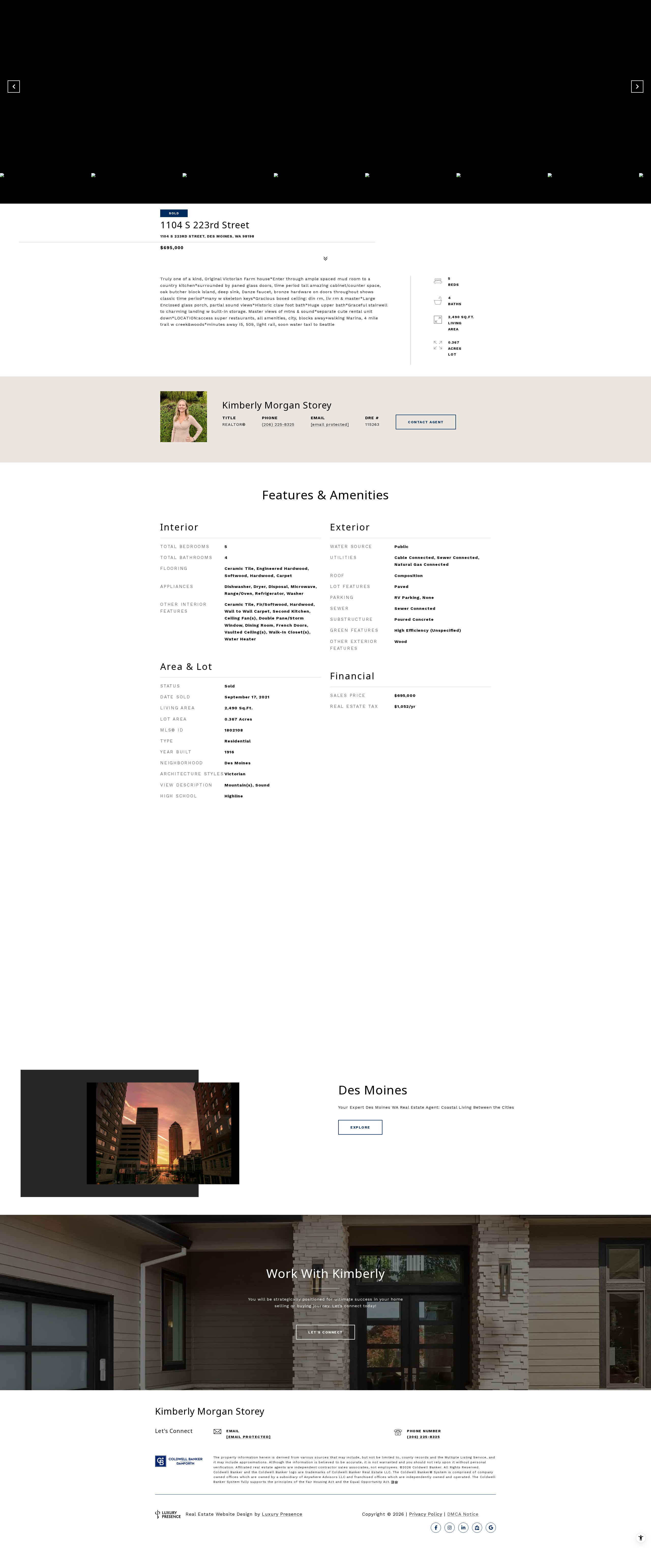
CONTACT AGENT (426, 422)
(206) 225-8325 (278, 424)
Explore (360, 1127)
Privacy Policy (425, 1514)
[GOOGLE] (491, 1528)
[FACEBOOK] (436, 1528)
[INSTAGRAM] (450, 1528)
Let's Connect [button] (325, 1332)
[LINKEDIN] (463, 1528)
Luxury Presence (282, 1514)
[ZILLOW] (477, 1528)
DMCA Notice (463, 1514)
